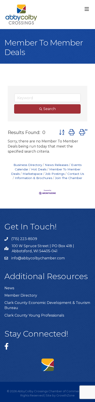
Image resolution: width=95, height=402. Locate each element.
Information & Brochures (33, 178)
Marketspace (32, 173)
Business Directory (27, 165)
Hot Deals (38, 169)
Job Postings (55, 173)
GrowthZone (65, 395)
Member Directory (20, 295)
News (9, 288)
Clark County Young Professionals (34, 315)
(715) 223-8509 (24, 239)
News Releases (56, 165)
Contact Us (75, 173)
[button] (61, 132)
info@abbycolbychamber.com (38, 258)
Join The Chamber (68, 178)
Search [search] (49, 109)
